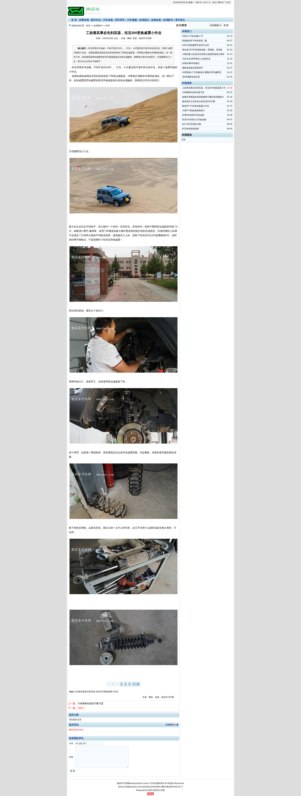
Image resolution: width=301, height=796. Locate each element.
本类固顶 (187, 134)
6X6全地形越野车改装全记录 (195, 45)
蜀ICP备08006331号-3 (172, 787)
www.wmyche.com (138, 783)
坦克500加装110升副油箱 (194, 119)
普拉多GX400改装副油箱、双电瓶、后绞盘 (202, 49)
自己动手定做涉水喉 (191, 124)
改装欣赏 (156, 19)
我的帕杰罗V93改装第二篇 (194, 40)
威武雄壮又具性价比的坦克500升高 (198, 101)
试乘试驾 (84, 19)
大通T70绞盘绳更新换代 (193, 110)
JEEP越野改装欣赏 (191, 77)
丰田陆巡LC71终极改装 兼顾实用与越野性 (201, 72)
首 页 (74, 19)
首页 (88, 25)
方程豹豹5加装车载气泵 (90, 703)
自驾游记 (144, 19)
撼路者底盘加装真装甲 (192, 68)
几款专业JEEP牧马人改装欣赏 (196, 59)
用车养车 (120, 19)
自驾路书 (168, 19)
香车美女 (180, 19)
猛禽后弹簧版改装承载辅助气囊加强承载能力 (203, 97)
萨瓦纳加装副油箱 (190, 128)
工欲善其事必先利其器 (84, 691)
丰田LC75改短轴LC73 (192, 36)
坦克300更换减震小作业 (107, 691)
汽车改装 (108, 19)
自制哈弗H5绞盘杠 (191, 63)
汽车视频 (132, 19)
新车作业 (96, 19)
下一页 (136, 684)
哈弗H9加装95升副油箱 (193, 115)
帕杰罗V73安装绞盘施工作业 (195, 106)
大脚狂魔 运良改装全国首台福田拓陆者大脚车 (203, 54)
